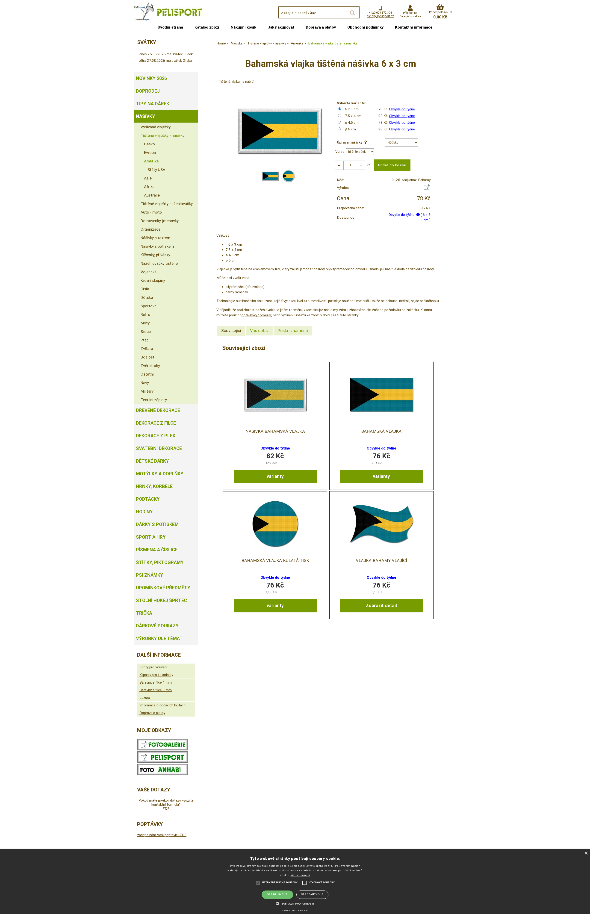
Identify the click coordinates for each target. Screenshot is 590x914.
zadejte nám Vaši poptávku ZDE (161, 835)
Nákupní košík (243, 27)
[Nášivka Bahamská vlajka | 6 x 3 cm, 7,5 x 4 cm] (275, 394)
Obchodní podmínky (365, 27)
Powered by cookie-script (295, 910)
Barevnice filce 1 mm (155, 682)
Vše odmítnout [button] (312, 894)
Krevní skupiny (153, 280)
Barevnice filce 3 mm (155, 690)
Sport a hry (151, 537)
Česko (149, 144)
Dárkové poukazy (157, 626)
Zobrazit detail (381, 605)
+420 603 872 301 (380, 12)
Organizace (150, 229)
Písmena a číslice (156, 550)
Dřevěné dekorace (158, 410)
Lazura (144, 698)
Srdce (146, 331)
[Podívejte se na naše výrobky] (162, 749)
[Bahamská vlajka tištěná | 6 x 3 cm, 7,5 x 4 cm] (381, 394)
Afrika (149, 186)
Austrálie (152, 195)
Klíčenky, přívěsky (155, 255)
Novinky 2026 (151, 78)
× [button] (586, 853)
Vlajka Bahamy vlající (381, 560)
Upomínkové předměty (163, 588)
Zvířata (147, 348)
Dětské (147, 297)
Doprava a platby (321, 27)
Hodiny (144, 511)
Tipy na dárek (152, 103)
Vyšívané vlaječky (156, 127)
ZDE (165, 809)
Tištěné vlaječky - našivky (162, 135)
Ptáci (145, 340)
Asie (148, 178)
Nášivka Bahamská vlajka (275, 431)
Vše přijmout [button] (277, 894)
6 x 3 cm (352, 109)
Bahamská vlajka (381, 431)
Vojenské (148, 272)
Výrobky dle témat (159, 638)
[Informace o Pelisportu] (162, 762)
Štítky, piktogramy (160, 562)
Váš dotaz (259, 330)
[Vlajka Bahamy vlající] (381, 524)
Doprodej (148, 91)
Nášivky (145, 116)
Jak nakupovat (281, 27)
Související (231, 330)
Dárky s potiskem (157, 524)
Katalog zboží (207, 27)
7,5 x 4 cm (353, 116)
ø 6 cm (350, 129)
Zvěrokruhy (150, 365)
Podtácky (148, 499)
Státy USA (156, 169)
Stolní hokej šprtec (161, 600)
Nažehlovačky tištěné (159, 263)
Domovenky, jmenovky (160, 220)
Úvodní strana (170, 27)
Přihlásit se (410, 13)
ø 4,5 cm (352, 122)
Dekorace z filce (156, 423)
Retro (145, 314)
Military (147, 391)
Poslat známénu (293, 330)
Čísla (145, 289)
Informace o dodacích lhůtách (162, 705)
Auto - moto (151, 212)
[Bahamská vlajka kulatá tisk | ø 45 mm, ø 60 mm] (275, 524)
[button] (295, 903)
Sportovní (149, 306)
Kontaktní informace (413, 27)
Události (148, 357)
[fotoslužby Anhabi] (162, 774)
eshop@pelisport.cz (380, 16)
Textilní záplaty (154, 399)
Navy (145, 382)
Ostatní (147, 374)
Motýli (146, 323)
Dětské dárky (152, 461)
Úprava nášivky (350, 142)
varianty (275, 476)
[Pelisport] (427, 189)
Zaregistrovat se (410, 16)
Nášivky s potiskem (157, 246)
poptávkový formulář (255, 315)
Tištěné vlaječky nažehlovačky (167, 203)
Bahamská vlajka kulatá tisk (275, 560)
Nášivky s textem (155, 237)
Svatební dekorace (159, 448)
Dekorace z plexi (156, 435)
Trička (144, 613)
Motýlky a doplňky (159, 473)
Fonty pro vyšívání (153, 667)
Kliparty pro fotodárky (156, 675)
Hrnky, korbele (154, 486)
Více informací (300, 875)
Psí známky (149, 575)
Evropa (150, 152)
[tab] (231, 330)
